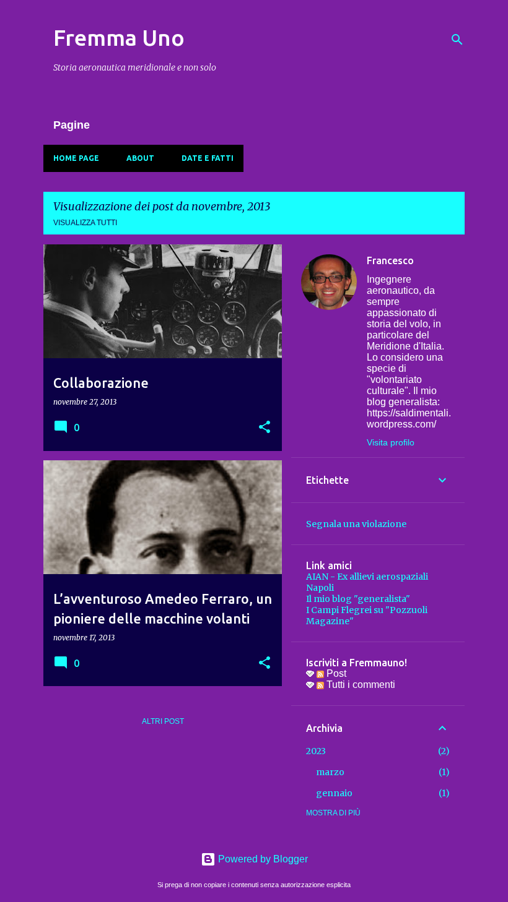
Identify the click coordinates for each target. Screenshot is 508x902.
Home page (76, 158)
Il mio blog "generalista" (358, 598)
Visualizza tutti (85, 222)
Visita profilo (390, 442)
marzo (330, 772)
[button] (264, 427)
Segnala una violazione (356, 524)
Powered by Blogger (262, 859)
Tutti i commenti (359, 684)
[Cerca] (457, 39)
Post (335, 673)
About (140, 158)
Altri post (163, 721)
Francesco (390, 260)
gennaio (334, 793)
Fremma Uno (119, 37)
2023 (316, 751)
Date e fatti (208, 158)
